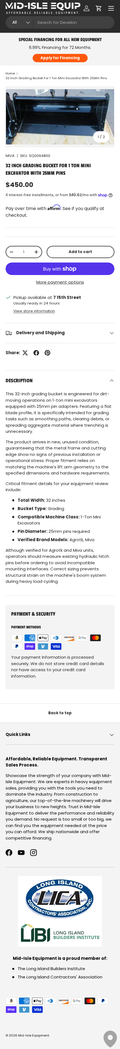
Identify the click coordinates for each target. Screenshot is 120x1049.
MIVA (10, 155)
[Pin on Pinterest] (47, 352)
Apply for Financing (60, 58)
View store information (34, 311)
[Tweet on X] (25, 352)
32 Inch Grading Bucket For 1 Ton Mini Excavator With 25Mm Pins (56, 78)
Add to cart (80, 251)
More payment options (60, 282)
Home (10, 73)
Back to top (60, 713)
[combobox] (60, 22)
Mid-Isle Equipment (33, 1035)
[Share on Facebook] (36, 352)
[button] (99, 8)
